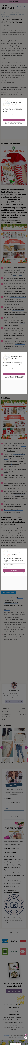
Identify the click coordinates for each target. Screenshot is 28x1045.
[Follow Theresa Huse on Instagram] (12, 701)
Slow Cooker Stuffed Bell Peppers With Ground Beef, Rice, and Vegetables (14, 867)
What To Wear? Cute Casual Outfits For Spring (13, 762)
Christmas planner (18, 267)
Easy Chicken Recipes (9, 1004)
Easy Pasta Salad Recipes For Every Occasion (14, 1019)
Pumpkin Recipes (18, 1022)
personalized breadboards (18, 297)
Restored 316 (19, 1037)
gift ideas (13, 213)
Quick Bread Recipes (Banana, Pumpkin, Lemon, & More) (14, 1028)
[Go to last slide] (1, 747)
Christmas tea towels (14, 288)
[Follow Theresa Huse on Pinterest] (18, 701)
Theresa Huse (6, 25)
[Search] (22, 808)
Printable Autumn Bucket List (21, 711)
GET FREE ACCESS (14, 991)
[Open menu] (17, 6)
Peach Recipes (9, 1022)
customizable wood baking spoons (14, 314)
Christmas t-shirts (19, 493)
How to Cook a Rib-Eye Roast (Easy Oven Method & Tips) (14, 1011)
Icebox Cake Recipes (14, 1014)
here (14, 275)
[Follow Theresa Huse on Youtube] (15, 701)
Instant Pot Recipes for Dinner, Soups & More (14, 1017)
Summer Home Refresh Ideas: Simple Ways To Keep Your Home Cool (14, 875)
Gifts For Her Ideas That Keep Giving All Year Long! (6, 714)
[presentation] (13, 745)
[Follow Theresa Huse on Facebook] (6, 701)
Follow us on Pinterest (11, 602)
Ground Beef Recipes (14, 1007)
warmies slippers (15, 506)
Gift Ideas (7, 610)
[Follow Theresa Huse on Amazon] (21, 701)
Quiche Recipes (14, 1025)
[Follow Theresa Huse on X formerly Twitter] (9, 701)
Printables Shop (16, 1)
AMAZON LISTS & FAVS (11, 848)
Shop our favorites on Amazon (13, 605)
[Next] (26, 747)
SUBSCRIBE (7, 798)
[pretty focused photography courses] (14, 904)
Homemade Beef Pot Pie (11, 886)
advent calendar (20, 278)
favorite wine (11, 451)
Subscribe (20, 598)
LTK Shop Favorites (11, 852)
